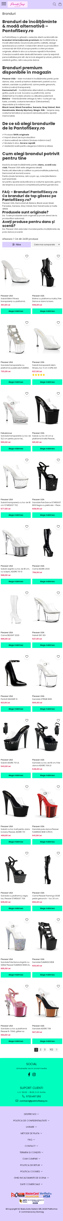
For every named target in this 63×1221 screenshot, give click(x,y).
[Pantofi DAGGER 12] (16, 673)
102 (51, 1049)
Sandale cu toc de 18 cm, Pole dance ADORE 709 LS (46, 764)
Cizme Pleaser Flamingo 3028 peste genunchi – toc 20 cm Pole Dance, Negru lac (46, 897)
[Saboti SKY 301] (47, 609)
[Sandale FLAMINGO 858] (47, 936)
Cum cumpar (30, 1158)
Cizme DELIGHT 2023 (10, 635)
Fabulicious (6, 433)
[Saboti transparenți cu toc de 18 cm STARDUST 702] (16, 476)
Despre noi (30, 1114)
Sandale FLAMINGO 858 (43, 962)
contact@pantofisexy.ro (33, 1100)
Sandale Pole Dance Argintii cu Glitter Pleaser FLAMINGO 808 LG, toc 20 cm (15, 963)
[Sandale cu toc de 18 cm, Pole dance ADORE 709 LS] (47, 736)
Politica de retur (30, 1165)
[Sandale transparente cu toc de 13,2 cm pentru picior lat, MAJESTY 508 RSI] (16, 409)
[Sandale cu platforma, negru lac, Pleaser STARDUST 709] (16, 869)
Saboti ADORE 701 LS (10, 762)
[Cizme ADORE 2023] (47, 542)
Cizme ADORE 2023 (41, 569)
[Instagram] (34, 1074)
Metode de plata (30, 1133)
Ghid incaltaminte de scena (30, 1177)
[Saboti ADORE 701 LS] (16, 736)
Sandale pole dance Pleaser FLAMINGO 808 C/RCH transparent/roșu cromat (45, 830)
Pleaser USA (7, 295)
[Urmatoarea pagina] (56, 1050)
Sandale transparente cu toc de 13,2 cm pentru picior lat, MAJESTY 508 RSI (16, 437)
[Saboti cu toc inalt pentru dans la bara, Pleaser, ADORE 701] (16, 803)
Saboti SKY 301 (39, 635)
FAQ (30, 1139)
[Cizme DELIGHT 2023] (16, 609)
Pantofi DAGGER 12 (9, 699)
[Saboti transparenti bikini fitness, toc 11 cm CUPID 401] (47, 339)
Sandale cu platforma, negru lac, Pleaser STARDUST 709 (14, 897)
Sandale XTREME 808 (42, 699)
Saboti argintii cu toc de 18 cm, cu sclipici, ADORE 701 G (15, 570)
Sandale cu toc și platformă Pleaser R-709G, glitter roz (14, 1030)
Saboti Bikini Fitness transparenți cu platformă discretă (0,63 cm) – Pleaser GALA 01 (14, 300)
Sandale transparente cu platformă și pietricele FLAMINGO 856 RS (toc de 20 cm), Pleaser (15, 366)
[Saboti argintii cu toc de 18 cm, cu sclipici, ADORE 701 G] (16, 542)
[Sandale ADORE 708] (47, 1002)
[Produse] (4, 4)
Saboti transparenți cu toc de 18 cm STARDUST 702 (15, 503)
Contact (30, 1146)
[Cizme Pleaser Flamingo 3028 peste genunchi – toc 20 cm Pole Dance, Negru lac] (47, 869)
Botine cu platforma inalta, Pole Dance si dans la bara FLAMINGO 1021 (46, 300)
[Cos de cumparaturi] (59, 4)
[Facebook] (29, 1074)
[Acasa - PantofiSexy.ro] (20, 4)
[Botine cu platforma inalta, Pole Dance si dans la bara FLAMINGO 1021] (47, 272)
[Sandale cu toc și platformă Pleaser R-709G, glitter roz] (16, 1002)
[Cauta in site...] (54, 4)
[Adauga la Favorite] (27, 256)
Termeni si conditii (30, 1152)
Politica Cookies (30, 1171)
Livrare (30, 1126)
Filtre (18, 244)
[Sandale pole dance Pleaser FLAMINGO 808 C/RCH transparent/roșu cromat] (47, 803)
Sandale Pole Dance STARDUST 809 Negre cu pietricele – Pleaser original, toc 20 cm (47, 504)
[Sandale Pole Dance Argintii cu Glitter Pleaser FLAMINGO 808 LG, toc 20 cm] (16, 936)
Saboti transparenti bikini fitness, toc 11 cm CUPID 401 (44, 366)
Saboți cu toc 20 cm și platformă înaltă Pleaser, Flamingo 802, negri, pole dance (47, 437)
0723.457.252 (33, 1096)
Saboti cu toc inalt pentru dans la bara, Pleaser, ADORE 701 (15, 830)
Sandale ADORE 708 (41, 1028)
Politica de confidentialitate (30, 1120)
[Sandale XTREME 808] (47, 673)
